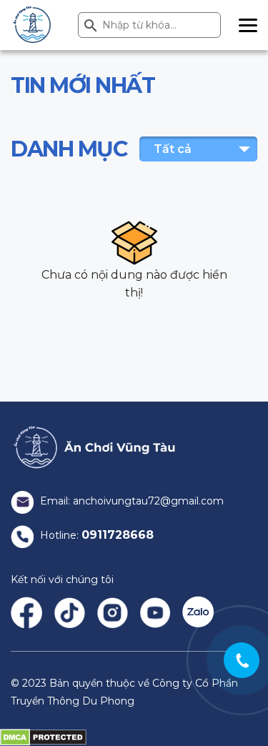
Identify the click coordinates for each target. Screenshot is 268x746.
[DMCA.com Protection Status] (43, 736)
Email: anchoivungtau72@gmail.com (130, 500)
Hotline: (95, 535)
